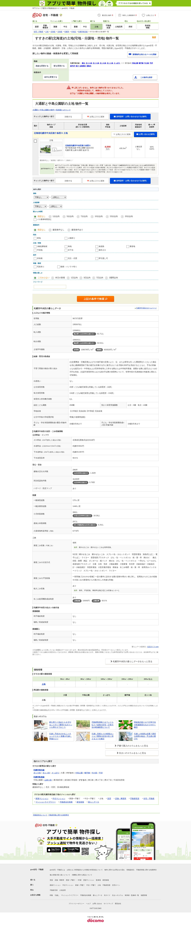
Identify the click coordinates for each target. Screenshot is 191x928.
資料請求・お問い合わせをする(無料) (131, 116)
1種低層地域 (42, 246)
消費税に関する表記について (82, 875)
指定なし (41, 216)
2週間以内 (113, 277)
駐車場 (98, 880)
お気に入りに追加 (97, 117)
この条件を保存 (146, 77)
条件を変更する (50, 77)
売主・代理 (72, 258)
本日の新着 (60, 277)
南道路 (101, 246)
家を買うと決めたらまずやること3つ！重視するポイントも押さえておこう (60, 724)
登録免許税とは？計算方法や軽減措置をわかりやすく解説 (145, 724)
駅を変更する (59, 66)
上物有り (71, 238)
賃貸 (109, 798)
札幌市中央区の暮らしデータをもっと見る (132, 661)
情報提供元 (130, 870)
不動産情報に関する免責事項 (58, 815)
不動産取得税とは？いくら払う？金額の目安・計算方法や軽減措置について (102, 724)
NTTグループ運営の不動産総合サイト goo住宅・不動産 (53, 8)
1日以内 (74, 277)
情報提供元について (40, 815)
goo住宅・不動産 (37, 869)
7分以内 (84, 216)
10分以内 (99, 216)
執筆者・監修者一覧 (132, 895)
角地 (70, 246)
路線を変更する (42, 66)
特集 (51, 895)
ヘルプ (88, 903)
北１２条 (46, 773)
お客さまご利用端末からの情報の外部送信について (85, 870)
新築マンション (42, 798)
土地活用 (62, 890)
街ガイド (107, 895)
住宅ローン (116, 885)
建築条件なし (58, 230)
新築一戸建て (80, 885)
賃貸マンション (88, 880)
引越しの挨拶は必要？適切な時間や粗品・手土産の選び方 (145, 736)
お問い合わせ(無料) (147, 134)
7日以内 (99, 277)
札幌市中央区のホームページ (146, 308)
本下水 (70, 250)
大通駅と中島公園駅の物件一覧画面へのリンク (51, 110)
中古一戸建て (91, 885)
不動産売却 (54, 890)
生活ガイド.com (153, 647)
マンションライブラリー (46, 802)
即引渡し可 (103, 258)
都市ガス (102, 250)
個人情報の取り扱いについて (60, 875)
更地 (39, 238)
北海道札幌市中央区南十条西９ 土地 (51, 133)
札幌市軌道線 (39, 777)
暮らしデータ (93, 802)
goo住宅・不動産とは (57, 870)
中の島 (94, 773)
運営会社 (118, 903)
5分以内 (70, 216)
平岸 (101, 773)
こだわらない (43, 277)
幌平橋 (87, 773)
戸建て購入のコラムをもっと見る (132, 746)
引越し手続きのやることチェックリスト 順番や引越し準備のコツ (60, 736)
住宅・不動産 (148, 798)
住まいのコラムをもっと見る (132, 753)
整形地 (132, 246)
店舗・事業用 (120, 798)
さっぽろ (55, 773)
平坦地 (39, 250)
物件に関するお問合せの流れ (114, 870)
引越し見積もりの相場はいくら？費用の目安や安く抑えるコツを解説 (102, 736)
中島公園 (79, 773)
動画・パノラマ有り (69, 267)
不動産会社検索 (66, 802)
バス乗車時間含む (44, 219)
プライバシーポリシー (76, 903)
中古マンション (58, 798)
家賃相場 (80, 802)
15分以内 (114, 216)
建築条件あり (77, 230)
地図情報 (144, 895)
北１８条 (37, 773)
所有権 (39, 258)
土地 (99, 885)
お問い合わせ (97, 903)
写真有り (40, 267)
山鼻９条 (48, 780)
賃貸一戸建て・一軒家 (73, 880)
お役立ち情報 (35, 895)
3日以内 (87, 277)
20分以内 (129, 216)
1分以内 (56, 216)
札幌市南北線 (39, 770)
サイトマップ (108, 903)
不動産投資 (134, 798)
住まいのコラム (117, 895)
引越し (57, 895)
